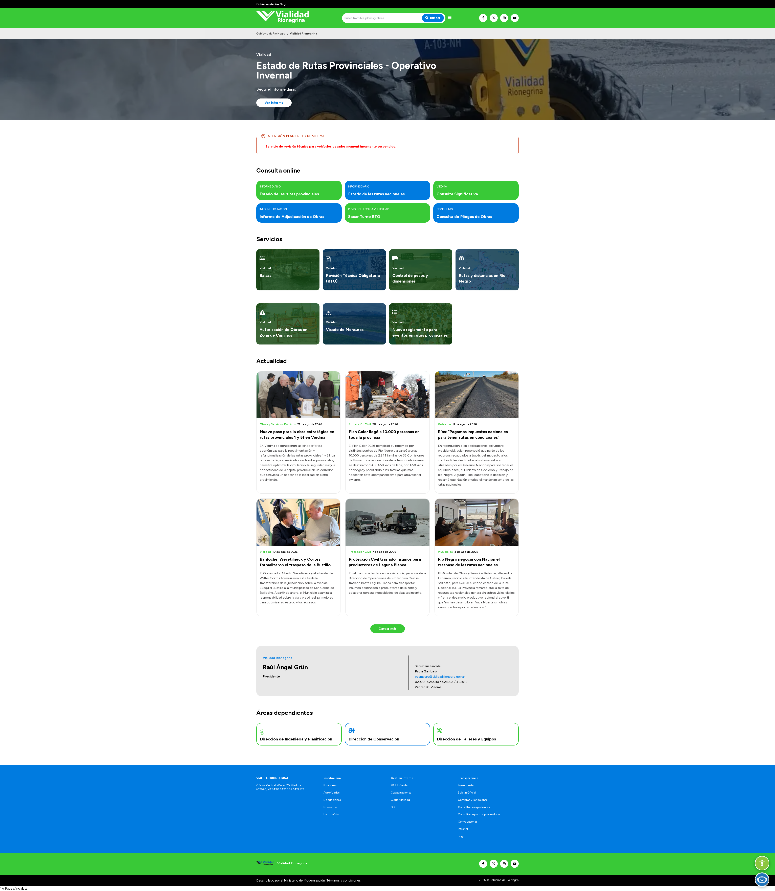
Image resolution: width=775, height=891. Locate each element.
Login (461, 836)
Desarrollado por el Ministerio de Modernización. (291, 880)
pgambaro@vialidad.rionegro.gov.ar (440, 676)
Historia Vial (331, 814)
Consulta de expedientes (474, 807)
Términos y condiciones (343, 880)
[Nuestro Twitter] (494, 18)
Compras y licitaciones (473, 800)
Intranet (463, 829)
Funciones (330, 785)
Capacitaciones (401, 792)
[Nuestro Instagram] (504, 18)
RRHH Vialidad (400, 785)
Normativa (330, 807)
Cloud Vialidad (400, 800)
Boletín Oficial (467, 792)
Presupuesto (466, 785)
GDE (393, 807)
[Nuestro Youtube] (515, 18)
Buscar (435, 18)
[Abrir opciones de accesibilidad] (762, 863)
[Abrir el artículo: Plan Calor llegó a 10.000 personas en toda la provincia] (387, 394)
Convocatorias (468, 821)
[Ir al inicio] (285, 18)
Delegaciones (332, 800)
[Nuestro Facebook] (483, 18)
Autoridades (332, 792)
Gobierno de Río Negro (271, 33)
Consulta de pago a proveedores (479, 814)
